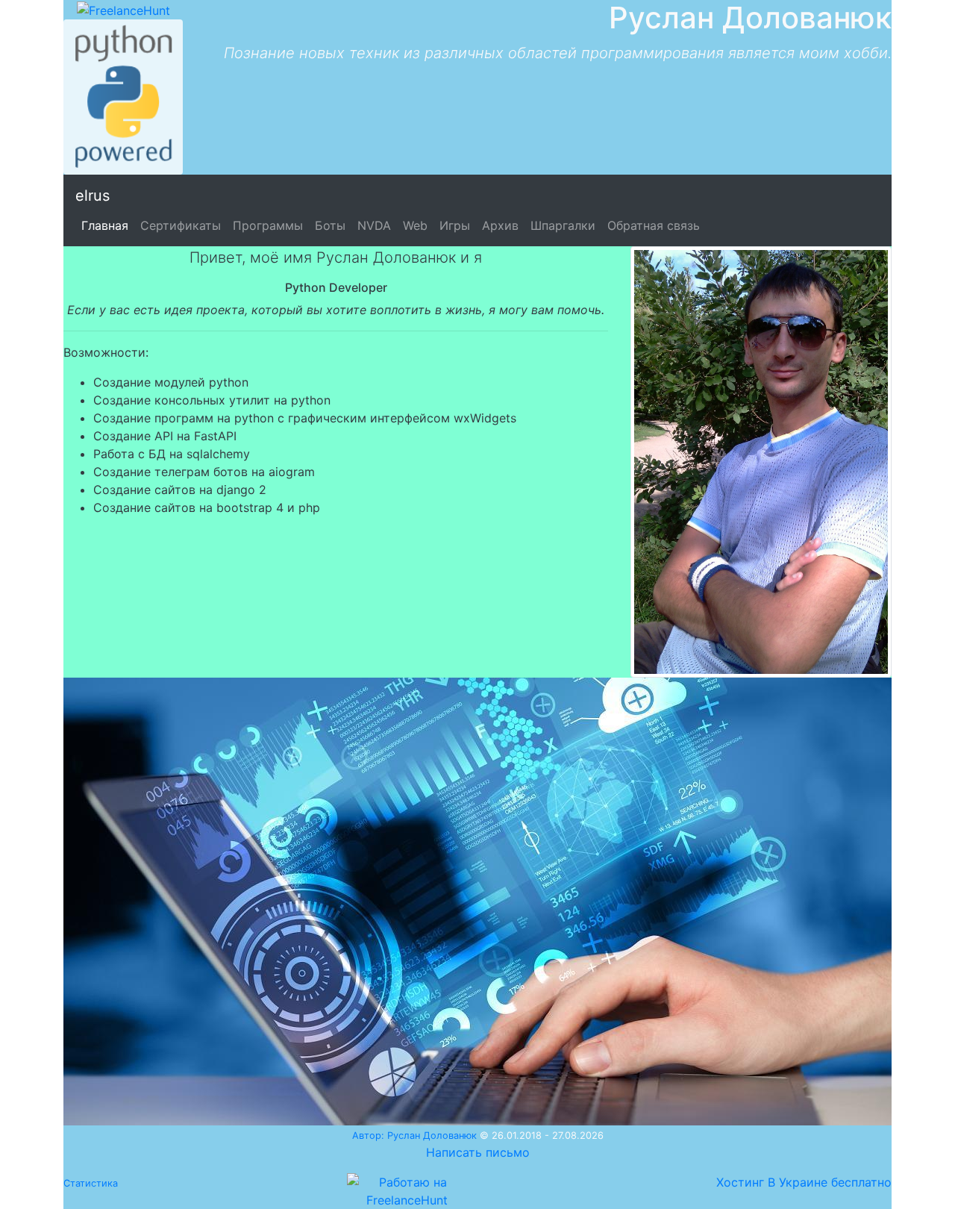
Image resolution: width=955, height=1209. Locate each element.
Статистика (90, 1183)
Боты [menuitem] (330, 225)
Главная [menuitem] (104, 225)
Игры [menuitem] (454, 225)
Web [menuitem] (415, 225)
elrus (92, 195)
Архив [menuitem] (500, 225)
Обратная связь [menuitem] (653, 225)
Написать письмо (478, 1152)
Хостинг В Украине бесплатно (804, 1182)
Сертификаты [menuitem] (180, 225)
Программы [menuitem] (268, 225)
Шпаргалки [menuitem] (562, 225)
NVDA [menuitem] (374, 225)
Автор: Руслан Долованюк (414, 1135)
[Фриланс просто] (123, 8)
